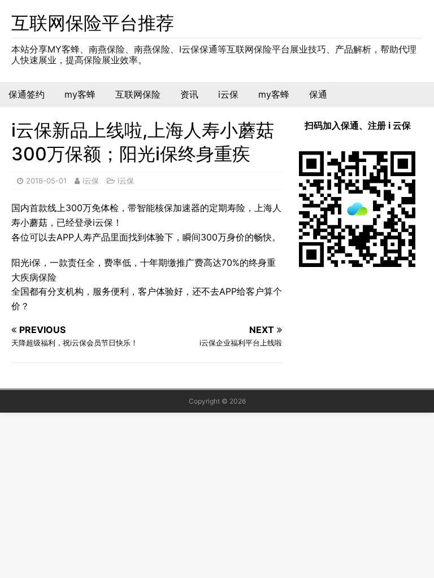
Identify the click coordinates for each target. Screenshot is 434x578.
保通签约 (26, 94)
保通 (318, 94)
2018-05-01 (46, 180)
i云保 (228, 94)
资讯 (189, 94)
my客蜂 (80, 94)
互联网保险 (137, 94)
